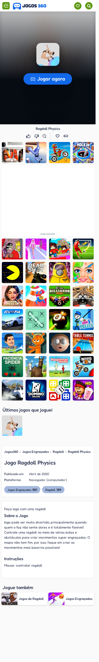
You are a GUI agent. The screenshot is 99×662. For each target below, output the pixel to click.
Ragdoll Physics (79, 451)
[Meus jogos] (78, 6)
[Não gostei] (37, 136)
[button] (47, 54)
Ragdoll (58, 451)
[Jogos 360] (29, 6)
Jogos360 (11, 451)
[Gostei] (28, 136)
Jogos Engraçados (35, 451)
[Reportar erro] (45, 136)
